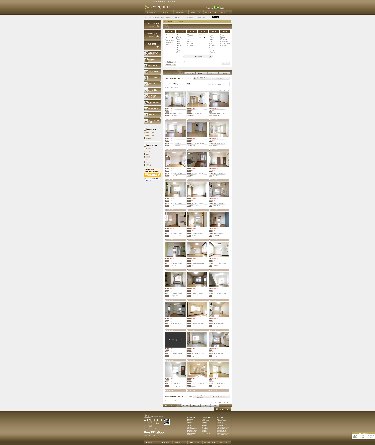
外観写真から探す (151, 135)
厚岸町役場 (204, 431)
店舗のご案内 (152, 12)
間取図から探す (150, 132)
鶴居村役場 (204, 425)
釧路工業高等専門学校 (222, 424)
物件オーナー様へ (196, 12)
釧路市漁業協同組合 (191, 433)
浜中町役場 (204, 427)
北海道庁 (204, 419)
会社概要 (166, 12)
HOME (175, 21)
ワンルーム (149, 148)
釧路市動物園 (190, 419)
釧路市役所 (189, 422)
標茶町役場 (204, 430)
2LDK (147, 159)
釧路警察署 (189, 434)
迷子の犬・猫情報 (206, 433)
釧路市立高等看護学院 (222, 434)
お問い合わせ (225, 12)
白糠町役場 (204, 424)
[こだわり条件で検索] (152, 29)
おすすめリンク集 (211, 12)
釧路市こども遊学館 (221, 430)
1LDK (147, 154)
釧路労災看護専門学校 (222, 431)
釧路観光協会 (190, 420)
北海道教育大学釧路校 (222, 420)
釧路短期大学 (220, 422)
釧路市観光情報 (190, 427)
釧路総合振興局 (205, 420)
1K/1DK (148, 151)
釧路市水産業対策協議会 (192, 428)
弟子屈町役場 (205, 428)
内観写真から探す (151, 138)
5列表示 (214, 84)
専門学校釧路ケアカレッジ (223, 427)
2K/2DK (148, 157)
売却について (181, 12)
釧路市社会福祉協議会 (222, 428)
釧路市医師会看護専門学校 (223, 433)
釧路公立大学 (220, 419)
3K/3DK (148, 162)
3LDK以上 (148, 165)
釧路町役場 (204, 422)
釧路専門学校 (220, 425)
